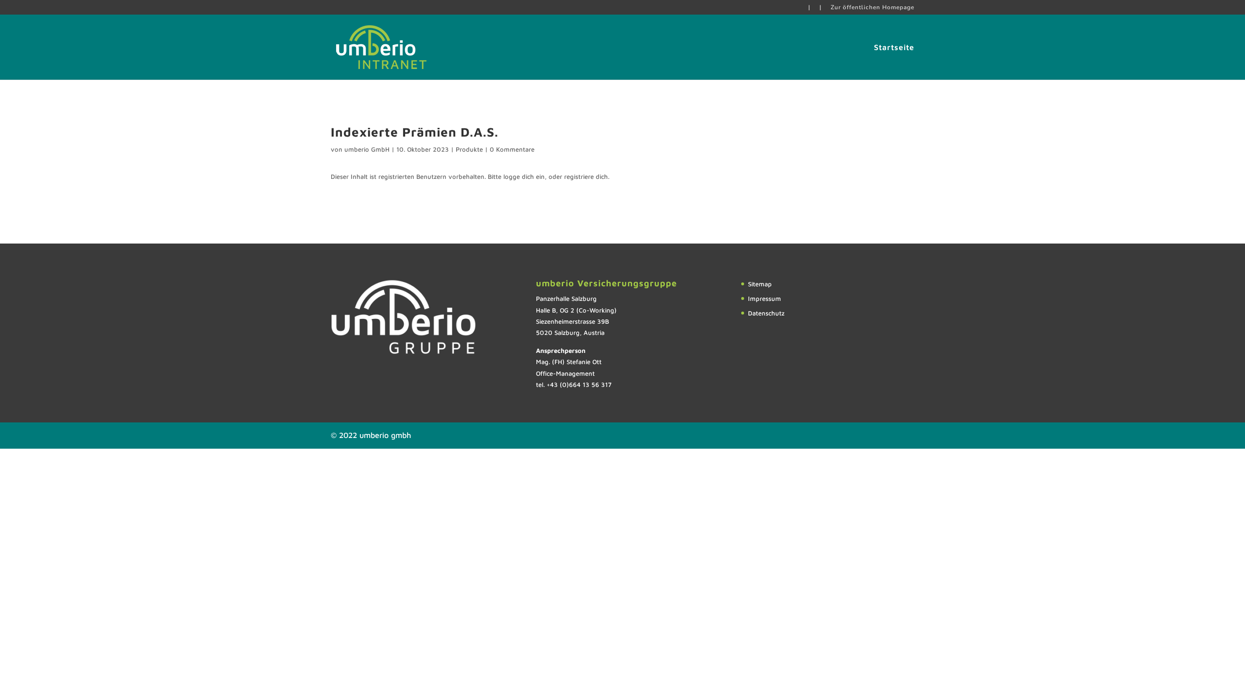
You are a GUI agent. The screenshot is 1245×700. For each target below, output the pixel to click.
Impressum (764, 298)
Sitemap (760, 284)
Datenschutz (766, 313)
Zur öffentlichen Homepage (872, 7)
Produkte (469, 149)
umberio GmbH (367, 149)
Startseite (894, 48)
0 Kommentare (512, 149)
